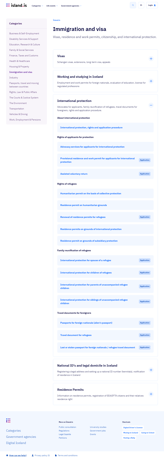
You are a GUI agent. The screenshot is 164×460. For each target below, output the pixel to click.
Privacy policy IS (42, 455)
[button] (141, 5)
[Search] (133, 5)
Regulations (64, 430)
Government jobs (98, 430)
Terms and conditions (68, 455)
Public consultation (67, 427)
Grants (93, 434)
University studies (98, 427)
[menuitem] (26, 33)
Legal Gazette (65, 434)
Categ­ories (13, 430)
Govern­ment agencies (21, 437)
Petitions (63, 438)
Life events (51, 6)
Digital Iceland (16, 443)
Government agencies (70, 6)
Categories (36, 6)
